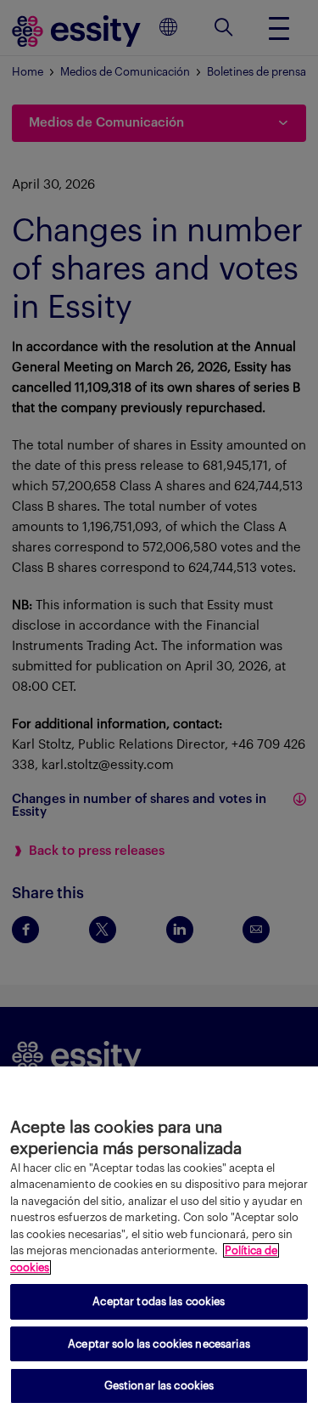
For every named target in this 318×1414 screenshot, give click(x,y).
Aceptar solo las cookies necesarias (159, 1343)
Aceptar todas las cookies (158, 1301)
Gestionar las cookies (159, 1385)
